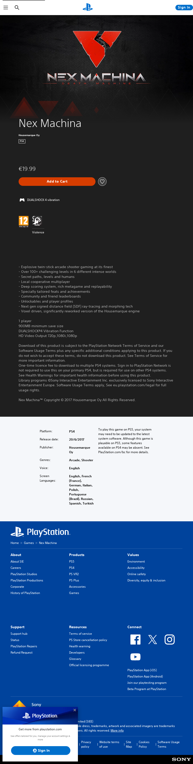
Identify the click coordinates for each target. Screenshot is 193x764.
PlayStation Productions (27, 580)
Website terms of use (109, 744)
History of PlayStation (25, 593)
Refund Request (21, 652)
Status (15, 640)
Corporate (17, 586)
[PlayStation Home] (87, 7)
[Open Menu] (5, 7)
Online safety (136, 574)
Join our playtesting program (147, 683)
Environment (136, 561)
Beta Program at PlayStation (146, 689)
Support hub (19, 633)
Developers (77, 652)
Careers (16, 568)
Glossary (75, 659)
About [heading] (16, 555)
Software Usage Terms (169, 744)
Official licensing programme (89, 665)
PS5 (71, 561)
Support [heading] (17, 627)
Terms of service (80, 633)
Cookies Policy (144, 744)
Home (15, 543)
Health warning (79, 646)
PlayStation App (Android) (145, 676)
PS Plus (74, 580)
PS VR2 (74, 574)
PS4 (71, 568)
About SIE (17, 561)
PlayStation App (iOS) (142, 670)
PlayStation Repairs (24, 646)
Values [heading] (133, 555)
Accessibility (135, 568)
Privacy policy (86, 744)
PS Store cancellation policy (88, 640)
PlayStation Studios (24, 574)
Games (29, 543)
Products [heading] (76, 555)
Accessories (77, 586)
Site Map (129, 744)
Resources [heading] (78, 627)
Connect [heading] (134, 627)
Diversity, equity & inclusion (146, 580)
